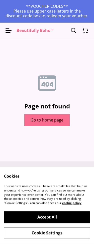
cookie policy (71, 203)
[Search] (73, 30)
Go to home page (47, 120)
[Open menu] (9, 30)
